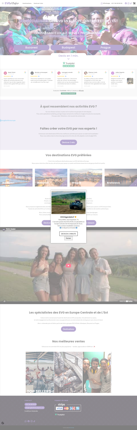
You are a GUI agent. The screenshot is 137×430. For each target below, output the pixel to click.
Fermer (68, 238)
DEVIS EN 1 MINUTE (68, 234)
